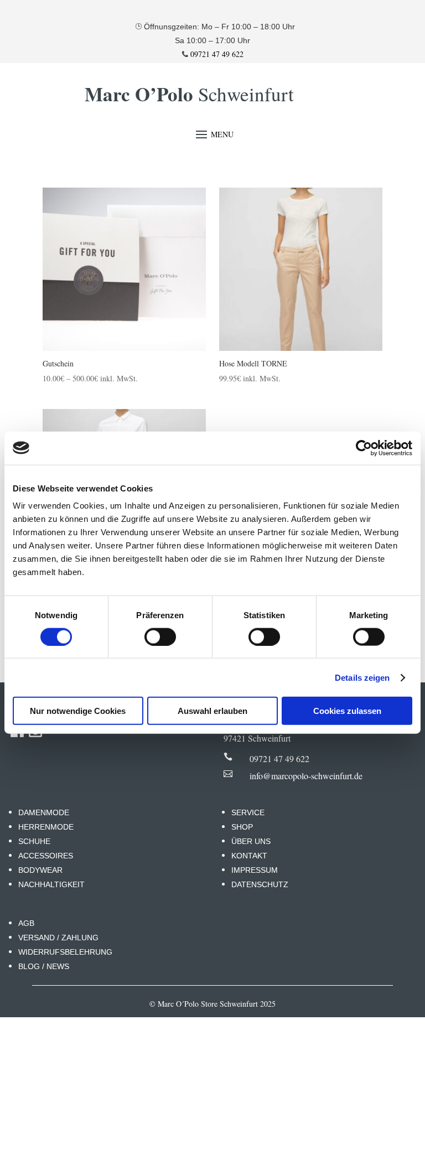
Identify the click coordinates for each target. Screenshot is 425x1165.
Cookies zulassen (347, 711)
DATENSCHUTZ (259, 884)
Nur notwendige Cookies (78, 711)
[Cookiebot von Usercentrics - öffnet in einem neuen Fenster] (363, 447)
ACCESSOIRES (45, 855)
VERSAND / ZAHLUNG (58, 937)
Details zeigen (362, 677)
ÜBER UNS (251, 841)
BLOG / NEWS (43, 966)
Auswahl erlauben (212, 711)
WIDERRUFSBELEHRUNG (65, 951)
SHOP (242, 826)
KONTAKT (249, 855)
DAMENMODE (43, 812)
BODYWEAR (40, 870)
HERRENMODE (46, 826)
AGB (26, 923)
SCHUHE (34, 841)
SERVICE (248, 812)
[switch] (160, 636)
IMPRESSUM (254, 870)
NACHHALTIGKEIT (51, 884)
